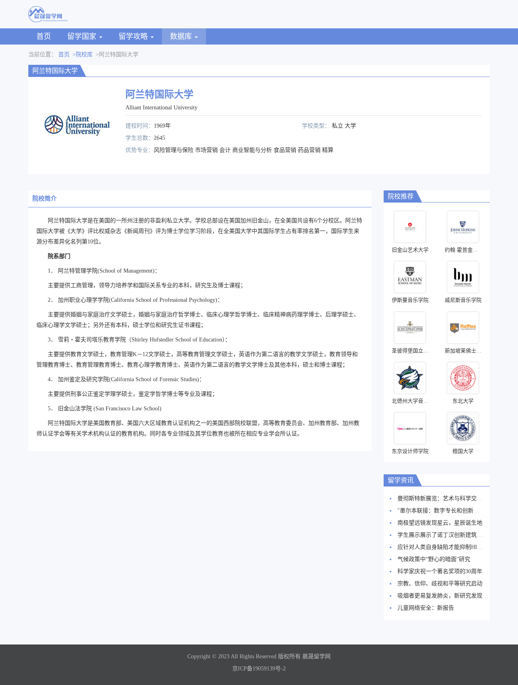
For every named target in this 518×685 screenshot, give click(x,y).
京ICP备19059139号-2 (259, 669)
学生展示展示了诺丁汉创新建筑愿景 (442, 535)
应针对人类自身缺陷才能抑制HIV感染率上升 (453, 547)
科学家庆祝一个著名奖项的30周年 (439, 571)
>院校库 (82, 54)
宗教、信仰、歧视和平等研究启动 (439, 583)
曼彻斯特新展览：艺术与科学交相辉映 (445, 498)
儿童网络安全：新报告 (425, 608)
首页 (43, 36)
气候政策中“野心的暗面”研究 (433, 559)
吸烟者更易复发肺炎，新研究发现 (439, 596)
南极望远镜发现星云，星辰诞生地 (439, 523)
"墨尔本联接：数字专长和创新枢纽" (442, 511)
